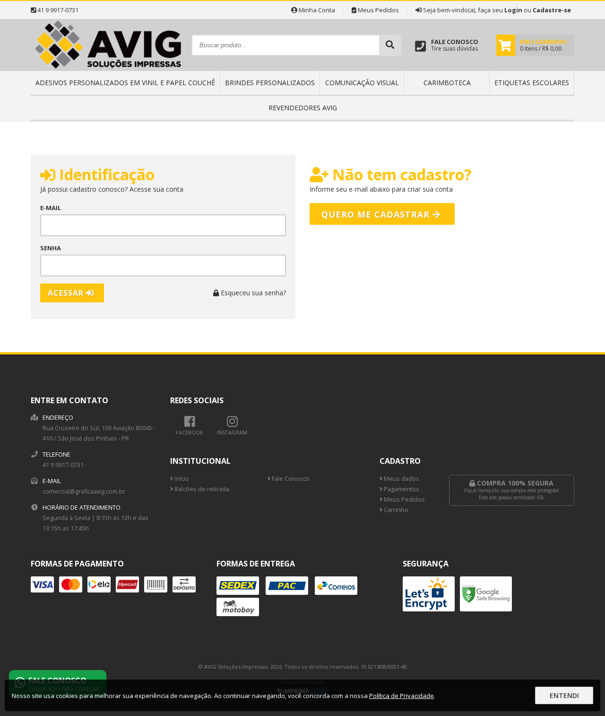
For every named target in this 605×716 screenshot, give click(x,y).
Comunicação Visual (362, 82)
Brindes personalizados (270, 82)
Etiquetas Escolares (531, 82)
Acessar (67, 293)
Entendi (564, 695)
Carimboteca (447, 82)
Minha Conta (316, 10)
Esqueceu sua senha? (252, 292)
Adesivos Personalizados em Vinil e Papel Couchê (125, 82)
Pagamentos (400, 489)
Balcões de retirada (201, 489)
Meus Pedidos (377, 10)
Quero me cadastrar (376, 214)
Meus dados (400, 479)
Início (181, 479)
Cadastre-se (552, 10)
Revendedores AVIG (302, 107)
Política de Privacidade (401, 695)
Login (513, 10)
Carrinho (395, 510)
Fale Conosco (290, 479)
